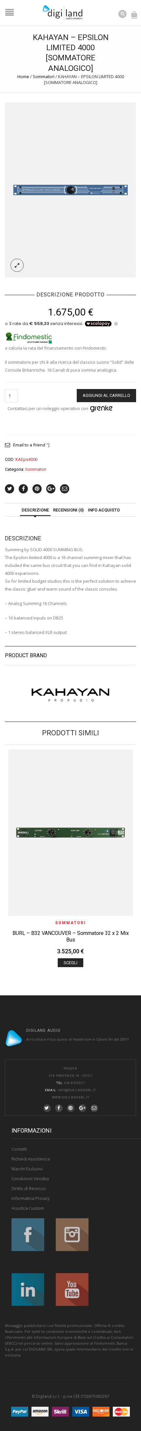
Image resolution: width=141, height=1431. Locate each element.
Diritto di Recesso (28, 1188)
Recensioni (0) (68, 510)
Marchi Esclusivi (27, 1169)
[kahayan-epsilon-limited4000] (70, 189)
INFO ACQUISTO (104, 510)
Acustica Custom (27, 1208)
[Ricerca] (123, 13)
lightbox (17, 265)
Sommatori (43, 76)
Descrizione (35, 510)
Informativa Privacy (30, 1198)
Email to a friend (29, 445)
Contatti (19, 1149)
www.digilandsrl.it (70, 1097)
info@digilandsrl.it (77, 1090)
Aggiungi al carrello (106, 395)
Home (23, 76)
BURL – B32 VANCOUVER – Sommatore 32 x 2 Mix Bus (70, 936)
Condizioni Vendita (30, 1179)
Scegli (70, 962)
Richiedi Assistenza (30, 1159)
